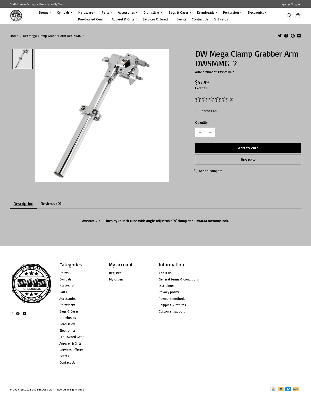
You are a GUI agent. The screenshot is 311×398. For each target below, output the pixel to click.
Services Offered (71, 350)
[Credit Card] (273, 389)
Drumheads (67, 317)
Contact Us (200, 19)
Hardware (66, 285)
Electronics (67, 330)
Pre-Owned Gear (71, 337)
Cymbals (65, 279)
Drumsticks (67, 305)
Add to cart (248, 147)
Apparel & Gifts (70, 343)
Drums (64, 273)
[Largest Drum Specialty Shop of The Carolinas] (16, 15)
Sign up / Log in (290, 4)
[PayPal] (296, 389)
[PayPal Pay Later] (281, 389)
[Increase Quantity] (210, 132)
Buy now (248, 159)
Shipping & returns (172, 305)
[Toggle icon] (289, 16)
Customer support (172, 311)
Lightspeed (77, 389)
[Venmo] (288, 389)
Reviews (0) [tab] (51, 203)
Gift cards (221, 19)
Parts (63, 292)
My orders (116, 279)
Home (14, 36)
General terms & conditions (179, 279)
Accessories (67, 298)
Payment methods (172, 298)
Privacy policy (169, 292)
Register (115, 273)
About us (165, 273)
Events (181, 19)
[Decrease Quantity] (200, 132)
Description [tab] (23, 203)
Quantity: (201, 122)
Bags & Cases (69, 311)
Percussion (67, 324)
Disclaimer (166, 285)
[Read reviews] (211, 99)
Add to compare (210, 171)
